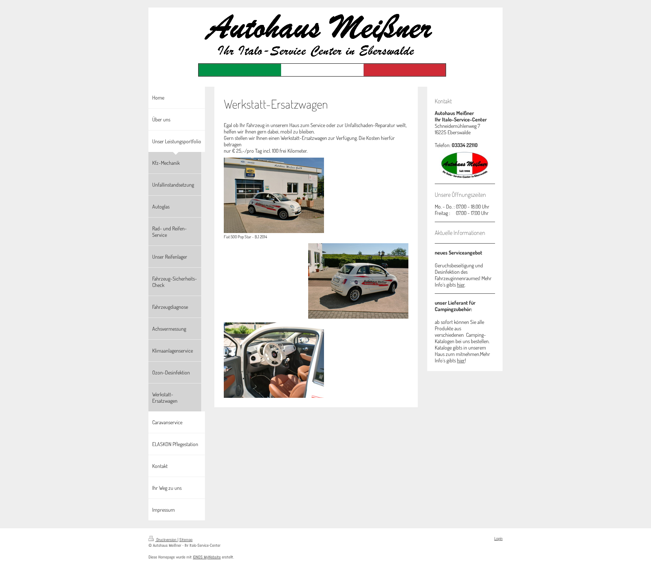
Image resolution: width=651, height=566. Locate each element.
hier (461, 284)
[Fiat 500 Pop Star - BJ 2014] (274, 195)
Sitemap (186, 539)
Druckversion (166, 539)
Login (498, 538)
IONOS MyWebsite (207, 557)
